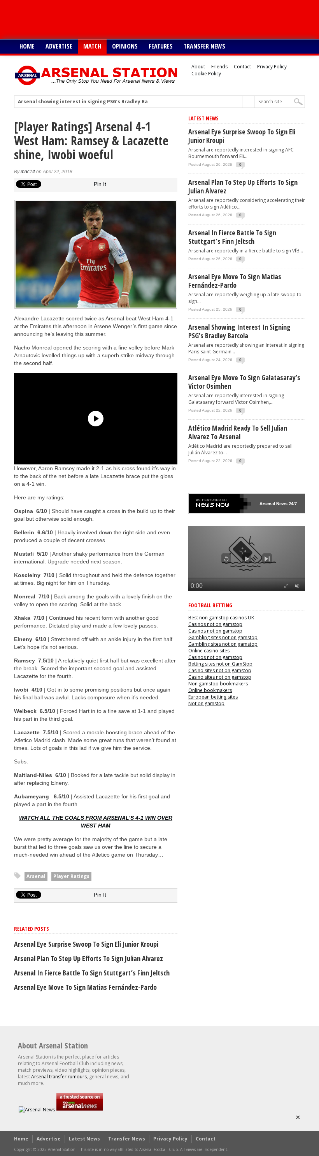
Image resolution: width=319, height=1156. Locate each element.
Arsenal (36, 876)
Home (27, 46)
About (198, 66)
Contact (242, 66)
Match (92, 46)
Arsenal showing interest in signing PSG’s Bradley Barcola (89, 101)
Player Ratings (71, 876)
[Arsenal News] (37, 1109)
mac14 (28, 171)
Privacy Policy (272, 66)
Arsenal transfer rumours (59, 1076)
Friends (219, 66)
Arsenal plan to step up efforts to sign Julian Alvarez (88, 958)
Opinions (125, 46)
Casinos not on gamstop (215, 624)
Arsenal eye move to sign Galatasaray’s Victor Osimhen (244, 381)
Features (161, 46)
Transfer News (204, 46)
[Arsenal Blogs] (80, 1109)
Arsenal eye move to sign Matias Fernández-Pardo (85, 987)
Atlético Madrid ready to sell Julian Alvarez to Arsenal (237, 432)
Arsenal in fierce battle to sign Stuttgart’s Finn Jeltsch (92, 972)
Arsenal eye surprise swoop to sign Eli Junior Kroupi (86, 944)
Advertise (59, 46)
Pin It (100, 184)
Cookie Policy (206, 73)
